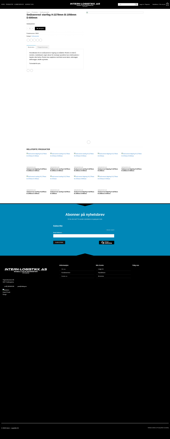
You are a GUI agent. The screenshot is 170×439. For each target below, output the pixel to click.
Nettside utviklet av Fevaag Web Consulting (158, 427)
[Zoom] (88, 142)
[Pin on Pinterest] (37, 40)
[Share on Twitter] (31, 40)
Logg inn (101, 269)
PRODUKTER (9, 4)
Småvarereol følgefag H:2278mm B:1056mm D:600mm (131, 169)
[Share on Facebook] (28, 40)
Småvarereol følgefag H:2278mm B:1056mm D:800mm (84, 192)
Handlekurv (101, 272)
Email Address (58, 233)
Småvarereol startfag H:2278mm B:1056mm (60, 192)
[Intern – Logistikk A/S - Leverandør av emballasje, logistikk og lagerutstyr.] (85, 4)
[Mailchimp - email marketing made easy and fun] (106, 244)
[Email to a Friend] (34, 40)
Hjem (28, 12)
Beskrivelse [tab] (31, 47)
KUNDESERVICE (19, 4)
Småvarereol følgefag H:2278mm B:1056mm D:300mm (37, 169)
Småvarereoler (44, 12)
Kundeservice (66, 272)
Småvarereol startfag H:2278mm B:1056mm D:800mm (60, 169)
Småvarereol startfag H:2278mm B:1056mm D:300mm (36, 192)
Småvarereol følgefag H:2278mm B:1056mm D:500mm (108, 192)
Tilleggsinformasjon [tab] (42, 47)
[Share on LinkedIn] (40, 40)
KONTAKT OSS (29, 4)
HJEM (3, 4)
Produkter (35, 12)
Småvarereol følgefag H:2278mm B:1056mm (108, 169)
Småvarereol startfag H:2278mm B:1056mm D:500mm (84, 169)
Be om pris (40, 28)
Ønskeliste (101, 276)
